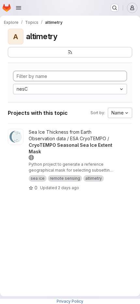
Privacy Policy (70, 301)
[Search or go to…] (115, 8)
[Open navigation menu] (18, 8)
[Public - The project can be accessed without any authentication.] (31, 157)
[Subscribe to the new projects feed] (70, 52)
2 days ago (68, 187)
